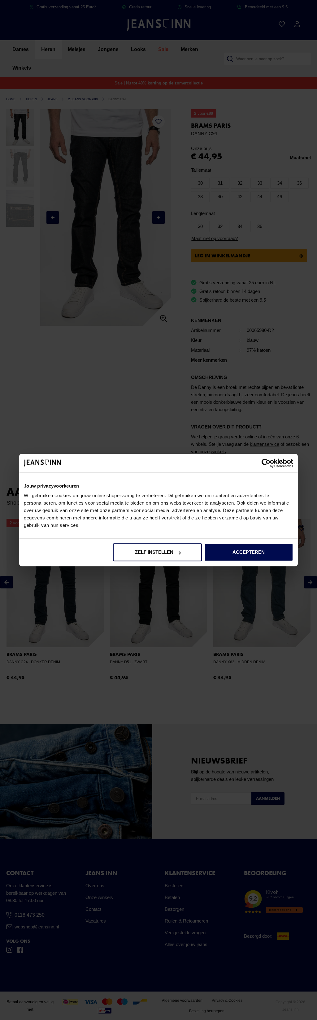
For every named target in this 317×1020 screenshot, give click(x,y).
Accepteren (248, 552)
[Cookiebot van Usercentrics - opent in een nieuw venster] (266, 463)
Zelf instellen (154, 552)
